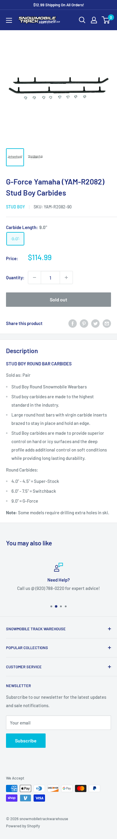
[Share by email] (107, 323)
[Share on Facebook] (72, 323)
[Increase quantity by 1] (66, 277)
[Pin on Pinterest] (84, 323)
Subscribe (26, 740)
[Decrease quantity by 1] (34, 277)
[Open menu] (9, 20)
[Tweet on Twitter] (95, 323)
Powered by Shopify (23, 825)
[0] (106, 20)
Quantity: (15, 277)
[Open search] (82, 20)
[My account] (94, 20)
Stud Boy (15, 206)
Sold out (58, 299)
